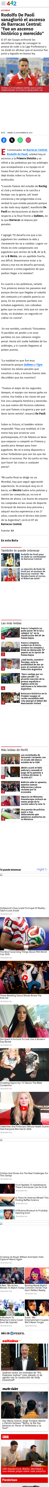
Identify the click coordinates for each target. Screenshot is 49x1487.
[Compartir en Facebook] (4, 140)
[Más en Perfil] (17, 1333)
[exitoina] (24, 1341)
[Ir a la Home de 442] (11, 4)
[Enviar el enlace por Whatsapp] (20, 140)
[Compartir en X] (12, 140)
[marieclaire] (24, 1390)
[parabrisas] (24, 1481)
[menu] (3, 3)
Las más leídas (11, 623)
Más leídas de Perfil (14, 750)
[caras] (24, 1437)
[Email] (28, 140)
